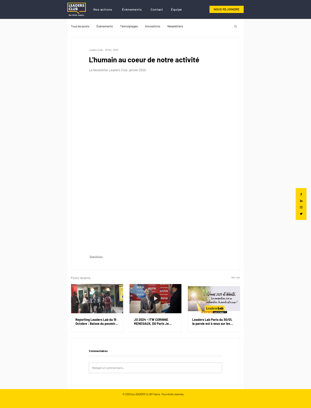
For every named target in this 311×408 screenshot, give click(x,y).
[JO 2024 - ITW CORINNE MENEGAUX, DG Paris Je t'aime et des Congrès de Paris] (156, 298)
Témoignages (129, 26)
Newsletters (175, 26)
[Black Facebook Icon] (301, 194)
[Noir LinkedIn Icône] (301, 200)
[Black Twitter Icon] (301, 213)
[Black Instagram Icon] (301, 207)
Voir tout (235, 277)
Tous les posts (80, 26)
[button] (235, 26)
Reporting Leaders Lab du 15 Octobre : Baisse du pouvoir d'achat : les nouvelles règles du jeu (96, 321)
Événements (104, 26)
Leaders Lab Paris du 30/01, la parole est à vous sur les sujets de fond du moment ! (212, 321)
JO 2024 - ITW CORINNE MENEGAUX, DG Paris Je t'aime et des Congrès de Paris (152, 321)
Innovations (152, 26)
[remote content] (155, 156)
